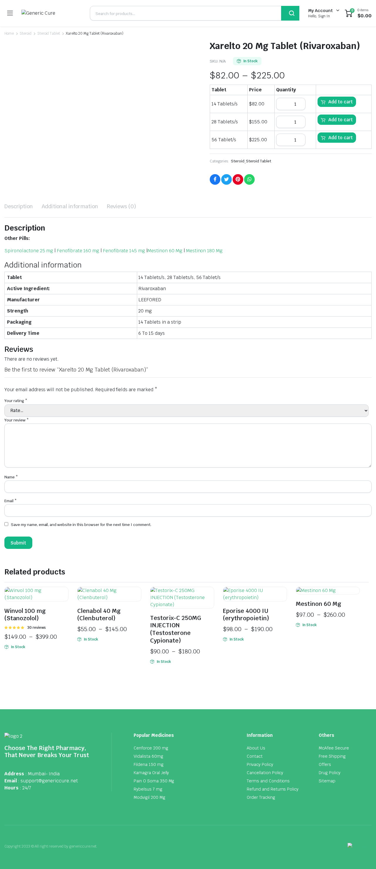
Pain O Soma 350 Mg (154, 781)
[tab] (18, 206)
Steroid (25, 33)
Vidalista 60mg (148, 756)
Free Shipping (332, 756)
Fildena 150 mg (149, 764)
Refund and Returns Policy (272, 789)
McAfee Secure (334, 748)
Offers (325, 764)
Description (18, 206)
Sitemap (327, 781)
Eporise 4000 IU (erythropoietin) (246, 614)
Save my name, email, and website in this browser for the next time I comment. (81, 524)
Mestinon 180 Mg (204, 251)
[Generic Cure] (51, 13)
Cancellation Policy (265, 772)
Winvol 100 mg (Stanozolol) (25, 614)
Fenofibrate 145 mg (124, 251)
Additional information (70, 206)
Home (9, 33)
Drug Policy (329, 772)
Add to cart (340, 102)
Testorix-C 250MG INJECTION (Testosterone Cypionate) (175, 629)
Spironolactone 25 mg (28, 251)
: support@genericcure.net (48, 781)
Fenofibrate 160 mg (78, 251)
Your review (16, 420)
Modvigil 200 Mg (149, 797)
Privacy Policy (260, 764)
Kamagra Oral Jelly (151, 772)
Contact (255, 756)
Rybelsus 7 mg (148, 789)
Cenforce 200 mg (151, 748)
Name (11, 477)
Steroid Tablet (48, 33)
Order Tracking (261, 797)
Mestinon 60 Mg (164, 251)
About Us (256, 748)
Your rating (15, 400)
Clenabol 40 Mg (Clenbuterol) (99, 614)
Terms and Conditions (268, 781)
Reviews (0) (121, 206)
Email (10, 500)
